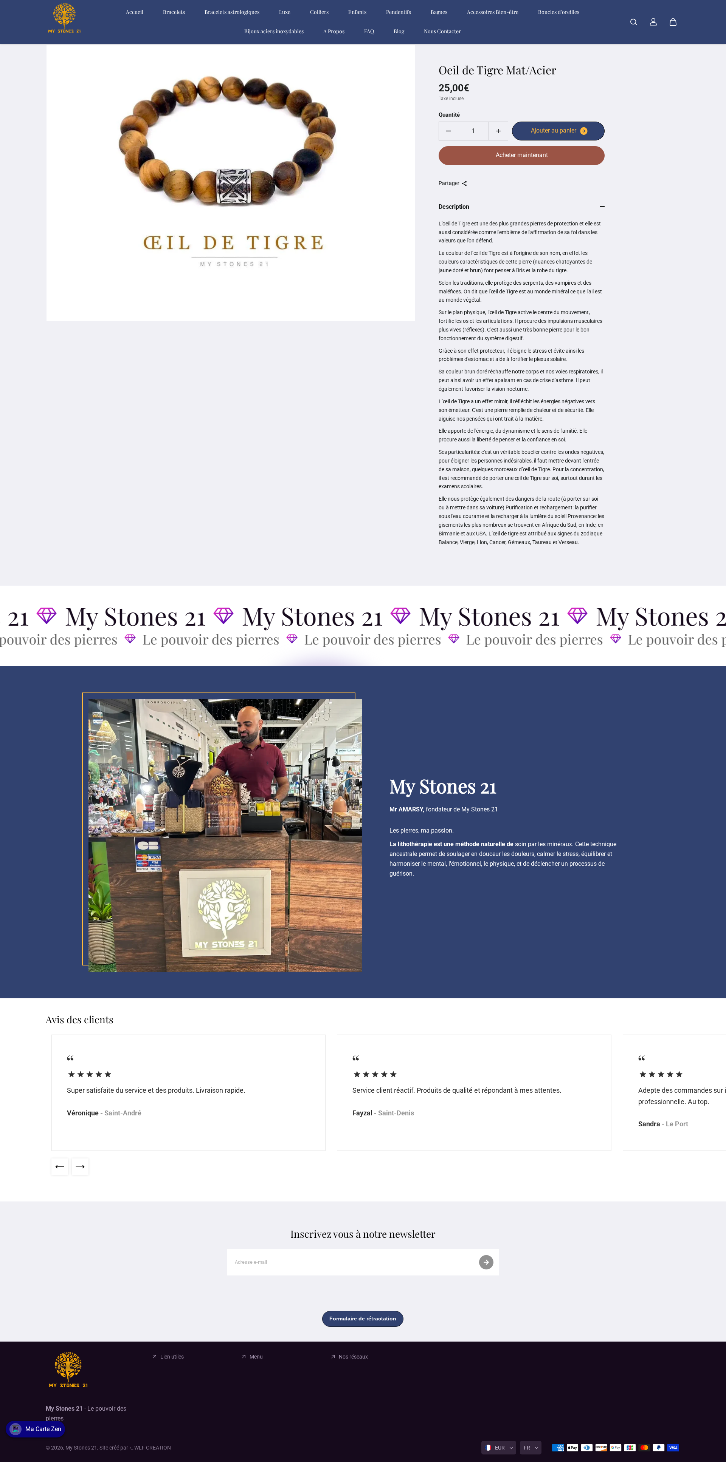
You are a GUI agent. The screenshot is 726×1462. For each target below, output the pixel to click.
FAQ (369, 31)
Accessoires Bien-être (492, 11)
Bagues (439, 11)
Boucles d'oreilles (558, 11)
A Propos (333, 31)
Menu (256, 1357)
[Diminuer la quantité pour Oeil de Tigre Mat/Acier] (448, 131)
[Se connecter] (653, 22)
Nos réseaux (353, 1357)
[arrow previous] (59, 1166)
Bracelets (174, 11)
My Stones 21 (81, 1448)
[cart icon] (673, 22)
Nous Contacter (442, 31)
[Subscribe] (486, 1262)
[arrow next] (80, 1166)
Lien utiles (172, 1357)
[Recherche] (634, 22)
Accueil (134, 11)
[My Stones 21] (65, 22)
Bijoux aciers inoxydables (274, 31)
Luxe (284, 11)
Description (454, 206)
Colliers (319, 11)
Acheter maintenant (522, 155)
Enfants (357, 11)
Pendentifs (398, 11)
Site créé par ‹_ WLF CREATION (135, 1448)
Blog (399, 31)
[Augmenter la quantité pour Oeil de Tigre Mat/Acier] (498, 131)
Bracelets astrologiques (232, 11)
